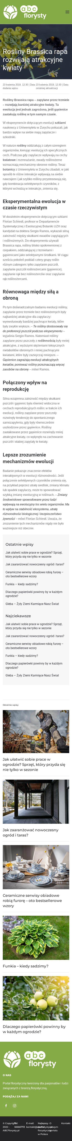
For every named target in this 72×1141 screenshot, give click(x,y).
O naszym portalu (53, 1127)
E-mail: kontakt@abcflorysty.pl (30, 1125)
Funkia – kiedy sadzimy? (25, 966)
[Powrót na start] (25, 12)
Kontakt (65, 1123)
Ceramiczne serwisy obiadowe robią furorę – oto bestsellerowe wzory (32, 900)
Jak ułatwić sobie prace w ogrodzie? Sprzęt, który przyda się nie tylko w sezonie (34, 764)
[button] (67, 12)
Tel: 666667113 (18, 1125)
